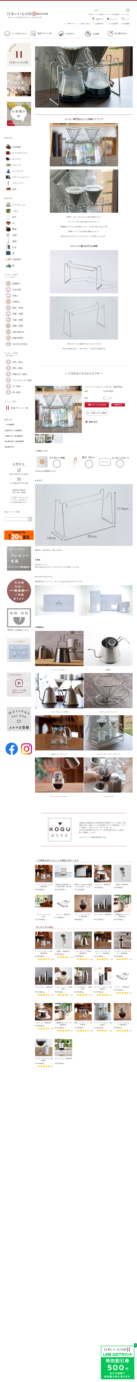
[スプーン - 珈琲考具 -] (63, 911)
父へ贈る (16, 386)
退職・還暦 (17, 326)
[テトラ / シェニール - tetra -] (43, 906)
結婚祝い (16, 283)
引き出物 (16, 289)
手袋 (112, 14)
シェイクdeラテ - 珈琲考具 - (83, 988)
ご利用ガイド (99, 19)
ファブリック (18, 205)
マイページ (113, 19)
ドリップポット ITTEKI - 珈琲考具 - (83, 952)
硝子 (14, 217)
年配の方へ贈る (19, 374)
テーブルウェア (19, 153)
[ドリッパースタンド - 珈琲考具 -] (102, 1019)
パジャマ (96, 14)
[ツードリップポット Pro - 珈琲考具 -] (43, 881)
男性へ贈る (17, 368)
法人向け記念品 (19, 344)
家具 (14, 189)
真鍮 (14, 241)
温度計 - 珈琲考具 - (122, 885)
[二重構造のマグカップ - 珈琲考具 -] (122, 911)
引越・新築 (17, 320)
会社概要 (126, 24)
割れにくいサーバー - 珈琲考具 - (83, 1024)
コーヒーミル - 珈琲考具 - (63, 1059)
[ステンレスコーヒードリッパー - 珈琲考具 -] (102, 948)
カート (126, 19)
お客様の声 (99, 24)
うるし (15, 211)
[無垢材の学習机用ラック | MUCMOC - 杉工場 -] (63, 876)
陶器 (14, 229)
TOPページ (71, 24)
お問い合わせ (85, 24)
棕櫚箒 (101, 14)
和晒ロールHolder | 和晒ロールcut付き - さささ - (83, 886)
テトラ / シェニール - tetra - (43, 915)
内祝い (15, 296)
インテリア (17, 171)
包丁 (128, 14)
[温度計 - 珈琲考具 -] (122, 881)
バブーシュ (107, 14)
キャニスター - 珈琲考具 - (102, 915)
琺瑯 (14, 235)
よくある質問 (113, 24)
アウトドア (17, 183)
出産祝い (16, 302)
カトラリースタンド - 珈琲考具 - (102, 988)
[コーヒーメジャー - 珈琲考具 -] (63, 983)
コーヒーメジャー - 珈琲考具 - (63, 988)
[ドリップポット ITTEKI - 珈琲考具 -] (83, 948)
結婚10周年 (17, 338)
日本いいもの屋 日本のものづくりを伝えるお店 (25, 17)
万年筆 (91, 14)
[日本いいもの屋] (28, 15)
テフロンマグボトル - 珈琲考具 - (43, 1059)
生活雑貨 (16, 147)
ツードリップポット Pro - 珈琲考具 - (43, 886)
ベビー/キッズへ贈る (22, 380)
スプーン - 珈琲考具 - (63, 914)
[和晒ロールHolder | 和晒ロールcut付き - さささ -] (83, 876)
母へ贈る (16, 392)
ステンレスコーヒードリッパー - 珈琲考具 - (103, 952)
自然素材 (16, 259)
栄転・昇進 (17, 308)
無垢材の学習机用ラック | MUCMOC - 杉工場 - (63, 886)
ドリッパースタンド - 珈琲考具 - (102, 1024)
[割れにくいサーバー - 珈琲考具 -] (83, 1019)
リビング (16, 165)
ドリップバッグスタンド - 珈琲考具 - (83, 915)
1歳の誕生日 (18, 332)
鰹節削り (117, 14)
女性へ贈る (17, 362)
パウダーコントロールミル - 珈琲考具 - (122, 952)
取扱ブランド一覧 (19, 408)
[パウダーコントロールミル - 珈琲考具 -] (122, 948)
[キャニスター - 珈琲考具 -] (102, 911)
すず (14, 247)
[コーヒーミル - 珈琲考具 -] (63, 1055)
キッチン (16, 159)
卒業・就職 (17, 314)
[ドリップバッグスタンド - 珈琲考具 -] (83, 911)
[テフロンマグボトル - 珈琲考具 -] (43, 1055)
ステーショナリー (20, 177)
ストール (123, 14)
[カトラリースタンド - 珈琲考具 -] (102, 983)
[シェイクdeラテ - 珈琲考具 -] (83, 983)
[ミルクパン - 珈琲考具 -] (102, 881)
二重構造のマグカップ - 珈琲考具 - (122, 915)
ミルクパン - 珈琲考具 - (102, 885)
